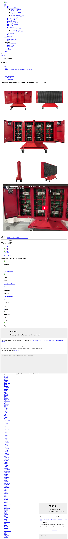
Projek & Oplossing (9, 33)
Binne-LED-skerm (12, 18)
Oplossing (10, 36)
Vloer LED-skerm (12, 25)
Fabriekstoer (10, 45)
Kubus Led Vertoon (16, 14)
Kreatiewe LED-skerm (13, 8)
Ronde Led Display (16, 12)
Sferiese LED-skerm (16, 9)
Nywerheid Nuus (11, 40)
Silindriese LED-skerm (17, 11)
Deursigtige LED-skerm (13, 22)
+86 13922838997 (9, 271)
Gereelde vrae (7, 49)
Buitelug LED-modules (17, 30)
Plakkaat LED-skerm (12, 24)
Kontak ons (7, 51)
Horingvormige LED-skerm (18, 17)
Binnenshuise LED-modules (18, 28)
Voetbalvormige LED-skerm (18, 15)
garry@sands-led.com (9, 284)
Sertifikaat (10, 46)
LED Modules (11, 27)
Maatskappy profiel (12, 43)
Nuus (5, 37)
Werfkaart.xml (7, 255)
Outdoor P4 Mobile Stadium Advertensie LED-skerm (18, 69)
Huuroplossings (11, 21)
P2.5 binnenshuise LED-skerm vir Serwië (17, 238)
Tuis (5, 5)
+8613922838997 (8, 296)
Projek (9, 34)
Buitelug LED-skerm (12, 20)
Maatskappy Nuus (12, 39)
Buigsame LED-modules (17, 31)
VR (8, 48)
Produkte (6, 6)
